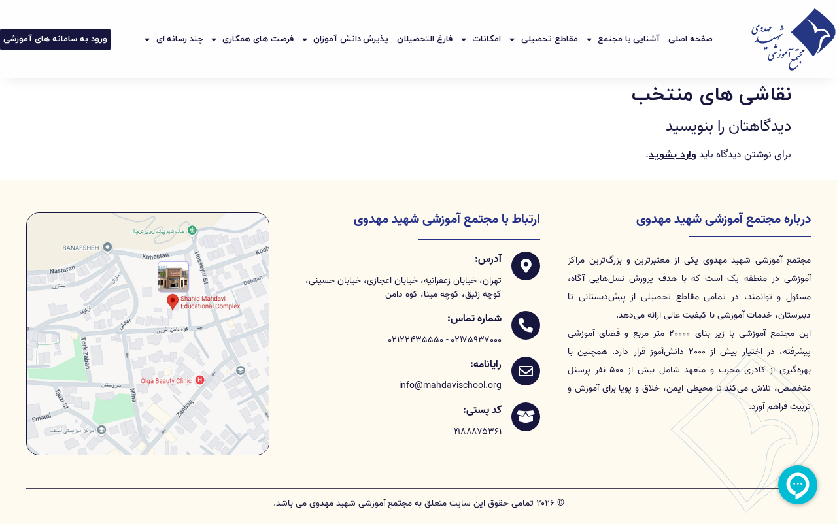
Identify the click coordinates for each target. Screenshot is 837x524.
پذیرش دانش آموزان (350, 39)
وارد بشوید (672, 155)
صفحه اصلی (690, 39)
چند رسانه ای (179, 39)
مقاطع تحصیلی (549, 39)
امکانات (486, 39)
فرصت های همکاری (257, 39)
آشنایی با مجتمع (629, 39)
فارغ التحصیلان (425, 39)
